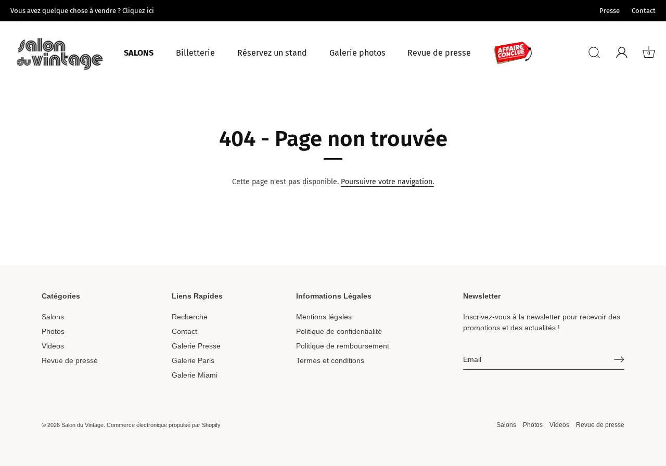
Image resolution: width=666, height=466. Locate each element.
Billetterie (195, 53)
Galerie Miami (194, 375)
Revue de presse (439, 53)
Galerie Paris (193, 360)
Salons (138, 53)
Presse (609, 11)
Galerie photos (357, 53)
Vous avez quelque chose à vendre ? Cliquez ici (82, 11)
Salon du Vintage (82, 425)
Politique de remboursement (342, 346)
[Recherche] (594, 52)
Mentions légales (324, 317)
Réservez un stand (272, 53)
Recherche (190, 317)
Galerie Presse (196, 346)
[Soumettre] (619, 359)
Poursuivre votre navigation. (387, 181)
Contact (644, 11)
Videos (53, 346)
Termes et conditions (330, 360)
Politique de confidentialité (339, 331)
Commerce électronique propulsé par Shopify (164, 425)
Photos (53, 331)
